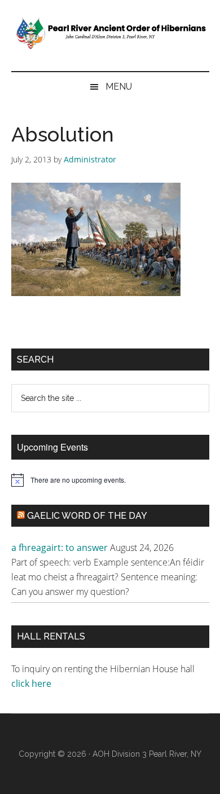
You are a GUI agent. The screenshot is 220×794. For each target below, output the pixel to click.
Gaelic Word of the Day (87, 515)
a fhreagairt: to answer (59, 547)
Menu (118, 86)
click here (32, 683)
